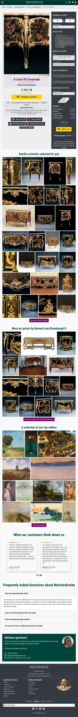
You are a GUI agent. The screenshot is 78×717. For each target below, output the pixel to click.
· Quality (30, 687)
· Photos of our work (33, 689)
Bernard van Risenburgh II (34, 7)
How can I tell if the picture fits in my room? (20, 613)
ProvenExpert (18, 567)
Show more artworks (39, 525)
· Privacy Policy (7, 689)
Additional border (57, 24)
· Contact (5, 682)
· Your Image (31, 682)
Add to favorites (35, 119)
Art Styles (9, 7)
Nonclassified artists (19, 7)
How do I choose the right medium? (17, 619)
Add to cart (65, 129)
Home (3, 7)
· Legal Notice (6, 684)
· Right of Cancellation (9, 691)
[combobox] (64, 26)
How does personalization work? (16, 593)
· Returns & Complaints (9, 693)
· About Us (6, 696)
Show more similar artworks (39, 320)
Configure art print (27, 97)
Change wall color (18, 124)
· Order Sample (32, 693)
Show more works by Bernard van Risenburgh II (39, 419)
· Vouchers (31, 691)
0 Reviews (30, 127)
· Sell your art (31, 684)
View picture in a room (36, 124)
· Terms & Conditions (8, 687)
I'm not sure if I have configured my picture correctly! (24, 626)
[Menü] (2, 2)
